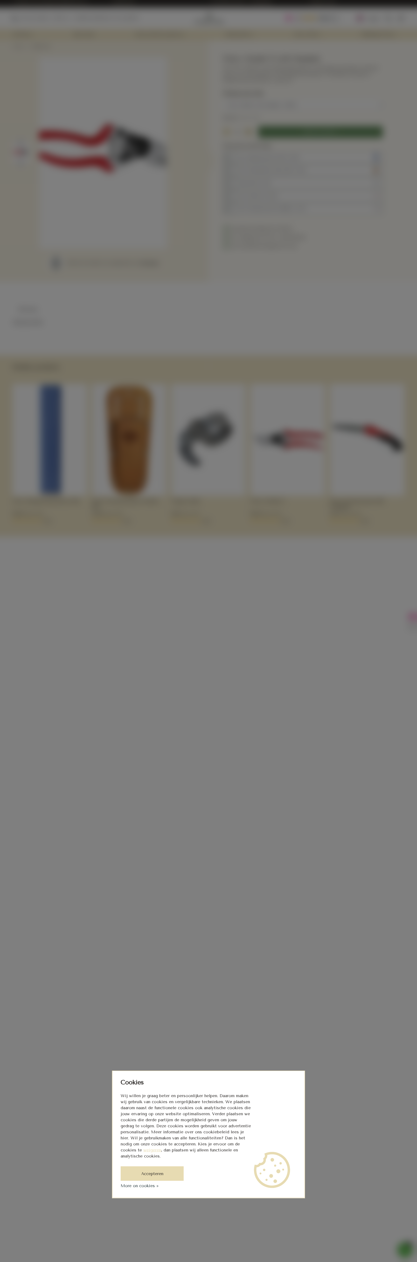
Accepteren (152, 1173)
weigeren (152, 1150)
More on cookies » (140, 1185)
